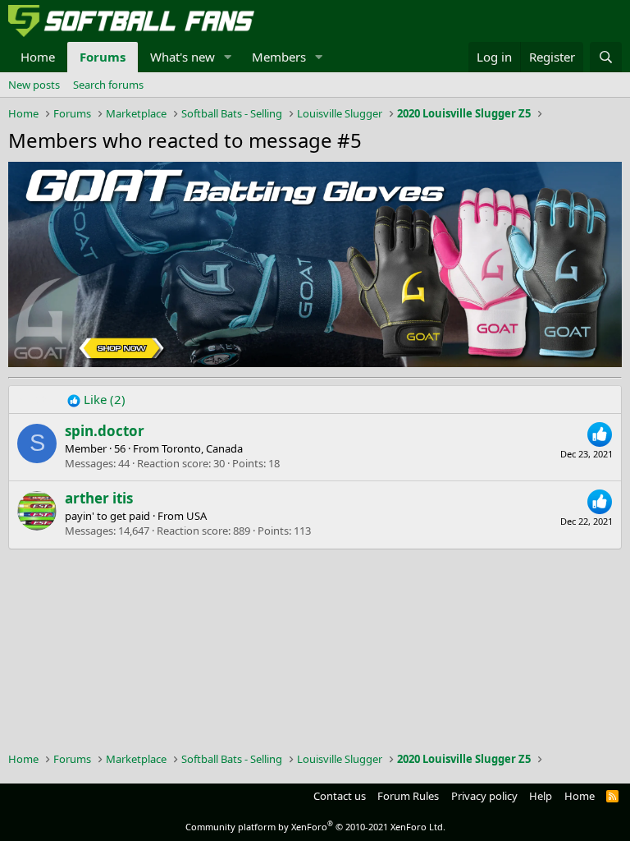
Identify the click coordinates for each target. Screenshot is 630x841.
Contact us (339, 795)
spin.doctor (104, 430)
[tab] (96, 399)
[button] (228, 57)
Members (279, 56)
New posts (34, 84)
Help (540, 795)
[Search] (606, 57)
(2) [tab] (34, 399)
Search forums (108, 84)
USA (196, 515)
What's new (182, 56)
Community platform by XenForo (315, 826)
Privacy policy (484, 795)
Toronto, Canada (202, 448)
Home (38, 56)
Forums (103, 56)
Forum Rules (408, 795)
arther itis (99, 498)
